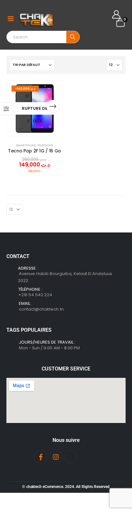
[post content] (34, 108)
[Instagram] (55, 456)
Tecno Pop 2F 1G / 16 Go (34, 151)
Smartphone (26, 145)
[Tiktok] (70, 456)
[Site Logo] (36, 18)
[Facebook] (40, 456)
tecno (35, 171)
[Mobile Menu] (10, 18)
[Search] (72, 37)
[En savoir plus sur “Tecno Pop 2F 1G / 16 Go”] (52, 106)
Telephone (45, 145)
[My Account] (116, 14)
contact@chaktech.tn (41, 309)
